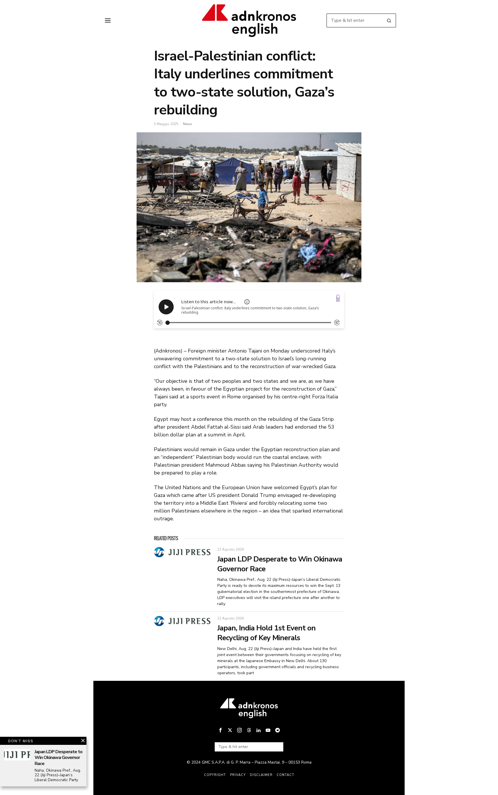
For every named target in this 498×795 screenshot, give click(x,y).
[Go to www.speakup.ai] (338, 298)
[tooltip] (220, 730)
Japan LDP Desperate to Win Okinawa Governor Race (279, 564)
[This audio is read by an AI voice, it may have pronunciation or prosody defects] (247, 301)
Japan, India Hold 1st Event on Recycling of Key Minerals (266, 633)
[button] (389, 20)
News (187, 124)
